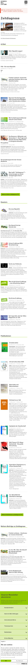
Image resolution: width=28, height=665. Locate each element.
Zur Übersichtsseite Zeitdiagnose (8, 38)
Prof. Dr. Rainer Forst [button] (18, 416)
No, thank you (19, 660)
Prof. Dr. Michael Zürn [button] (14, 488)
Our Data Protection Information (7, 657)
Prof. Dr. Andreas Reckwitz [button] (15, 414)
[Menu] (26, 2)
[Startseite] (12, 3)
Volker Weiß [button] (16, 418)
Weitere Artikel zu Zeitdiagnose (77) (10, 194)
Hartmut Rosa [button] (15, 417)
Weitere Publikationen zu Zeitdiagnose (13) (12, 514)
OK (6, 660)
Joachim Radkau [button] (16, 420)
